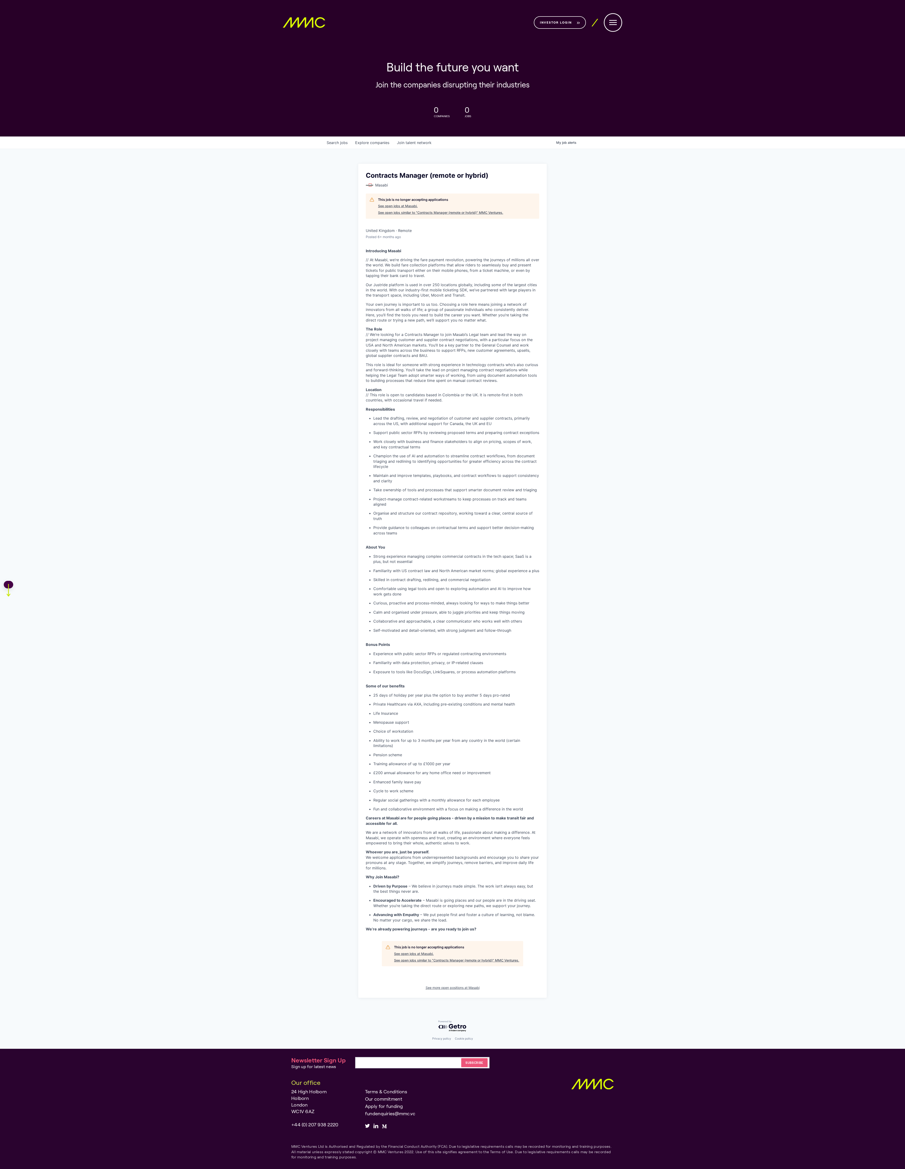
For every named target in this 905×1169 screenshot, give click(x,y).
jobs (337, 142)
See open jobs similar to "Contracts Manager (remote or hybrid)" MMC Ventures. (440, 213)
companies (372, 142)
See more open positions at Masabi (453, 988)
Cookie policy (464, 1038)
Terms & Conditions (386, 1091)
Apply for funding (384, 1106)
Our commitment (383, 1099)
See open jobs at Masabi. (398, 206)
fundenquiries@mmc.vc (390, 1113)
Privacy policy (441, 1038)
